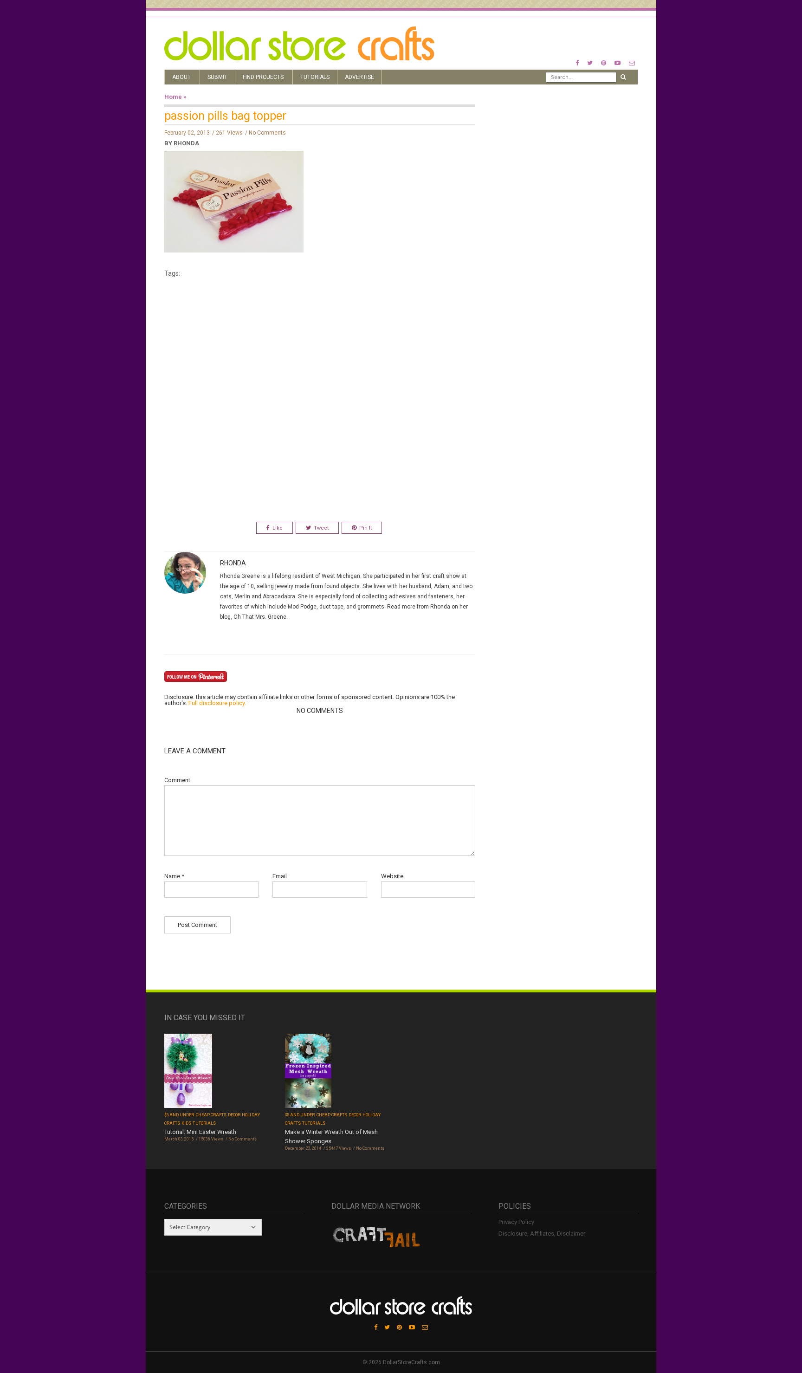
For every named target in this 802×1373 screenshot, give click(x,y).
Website (392, 876)
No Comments (267, 133)
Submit (217, 77)
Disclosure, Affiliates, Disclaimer (541, 1233)
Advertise (359, 77)
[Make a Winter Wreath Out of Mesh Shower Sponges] (308, 1072)
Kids (186, 1123)
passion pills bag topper (225, 116)
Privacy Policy (516, 1221)
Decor (234, 1115)
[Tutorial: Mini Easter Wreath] (188, 1072)
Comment (177, 780)
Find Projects (263, 77)
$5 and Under (179, 1115)
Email (279, 876)
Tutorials (315, 77)
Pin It (365, 528)
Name (174, 876)
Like (277, 528)
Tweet (321, 528)
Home (173, 96)
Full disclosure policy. (217, 702)
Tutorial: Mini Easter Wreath (200, 1131)
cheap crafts (211, 1115)
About (181, 77)
